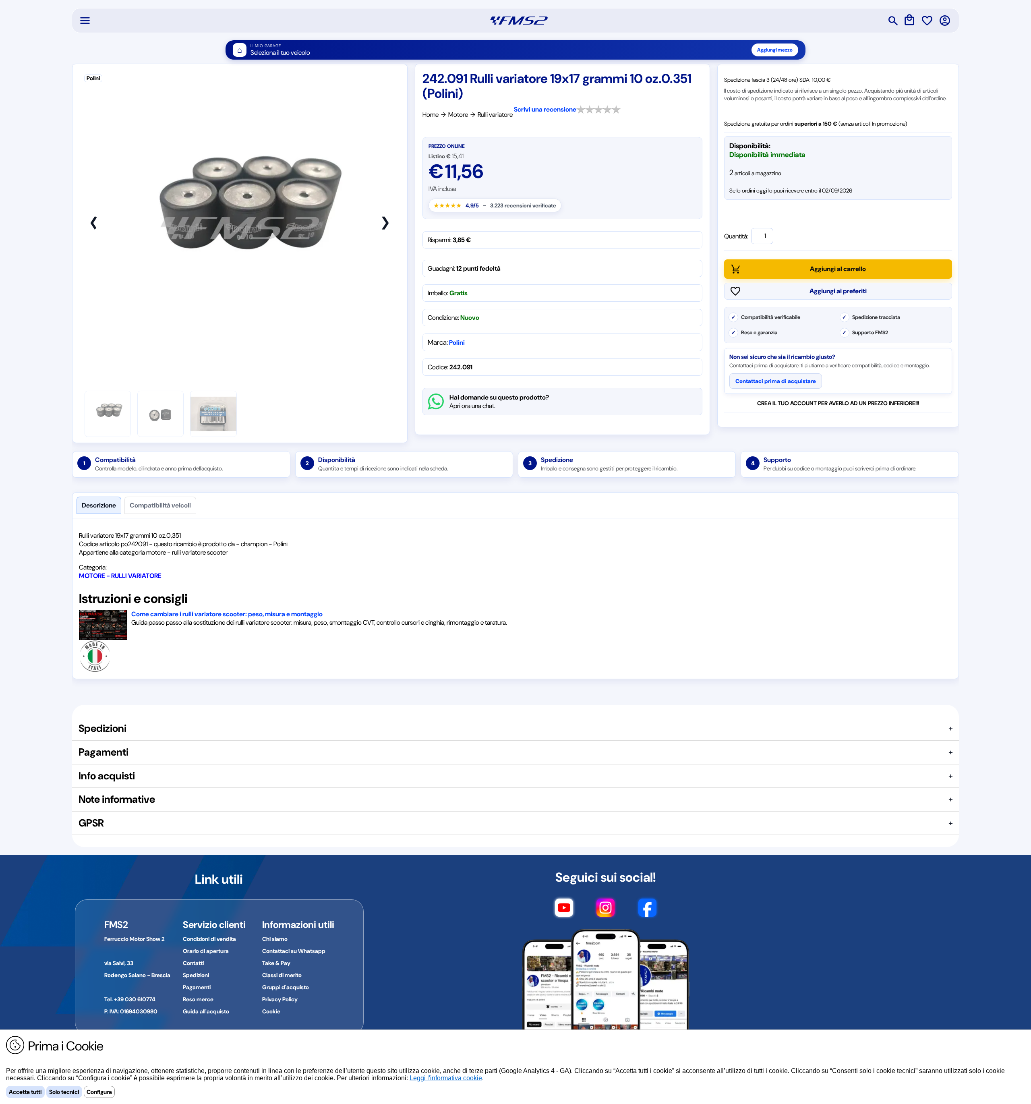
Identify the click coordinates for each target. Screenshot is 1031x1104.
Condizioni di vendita (209, 938)
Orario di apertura (206, 951)
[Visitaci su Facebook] (647, 911)
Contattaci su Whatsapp (293, 951)
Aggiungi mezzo (775, 50)
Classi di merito (282, 975)
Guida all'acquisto (206, 1011)
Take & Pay (276, 963)
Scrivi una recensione (545, 109)
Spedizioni (196, 975)
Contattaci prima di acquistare (775, 381)
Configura (99, 1092)
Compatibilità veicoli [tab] (160, 505)
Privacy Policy (280, 999)
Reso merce (198, 999)
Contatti (193, 963)
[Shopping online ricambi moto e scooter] (519, 21)
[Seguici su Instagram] (605, 911)
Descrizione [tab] (99, 505)
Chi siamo (275, 938)
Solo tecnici (64, 1092)
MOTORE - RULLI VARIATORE (120, 576)
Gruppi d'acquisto (285, 987)
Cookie (271, 1011)
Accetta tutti (25, 1092)
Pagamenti (197, 987)
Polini (457, 342)
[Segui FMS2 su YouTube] (564, 911)
